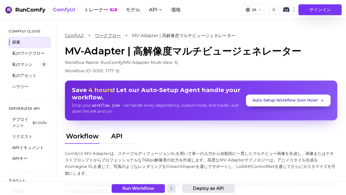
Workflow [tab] (82, 136)
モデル (133, 10)
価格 (176, 10)
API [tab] (116, 136)
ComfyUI (64, 10)
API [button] (153, 10)
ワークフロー (108, 35)
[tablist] (99, 135)
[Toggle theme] (274, 10)
